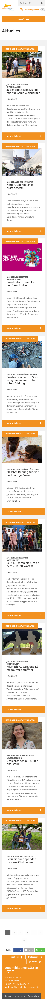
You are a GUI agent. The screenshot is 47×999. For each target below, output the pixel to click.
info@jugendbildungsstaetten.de (24, 987)
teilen (20, 950)
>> (24, 940)
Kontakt (8, 996)
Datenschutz (33, 996)
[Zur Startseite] (8, 7)
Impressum (20, 996)
